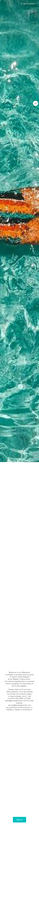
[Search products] (35, 103)
